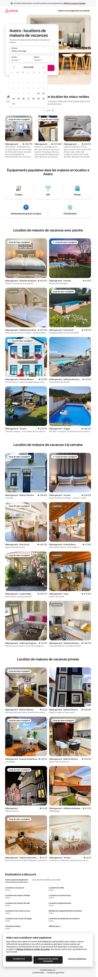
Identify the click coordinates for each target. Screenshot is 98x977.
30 (43, 98)
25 (18, 98)
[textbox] (20, 60)
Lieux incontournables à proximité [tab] (46, 880)
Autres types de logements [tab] (16, 880)
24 (14, 98)
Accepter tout (19, 959)
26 (23, 98)
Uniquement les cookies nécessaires (48, 960)
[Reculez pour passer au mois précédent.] (14, 67)
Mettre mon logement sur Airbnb (73, 10)
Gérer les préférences (77, 959)
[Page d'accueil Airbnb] (11, 11)
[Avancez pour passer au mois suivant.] (43, 67)
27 (28, 98)
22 (38, 93)
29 (38, 98)
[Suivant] (53, 110)
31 (13, 104)
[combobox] (31, 51)
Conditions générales (55, 972)
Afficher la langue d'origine (74, 3)
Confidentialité (38, 972)
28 (33, 98)
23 (43, 93)
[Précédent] (43, 110)
